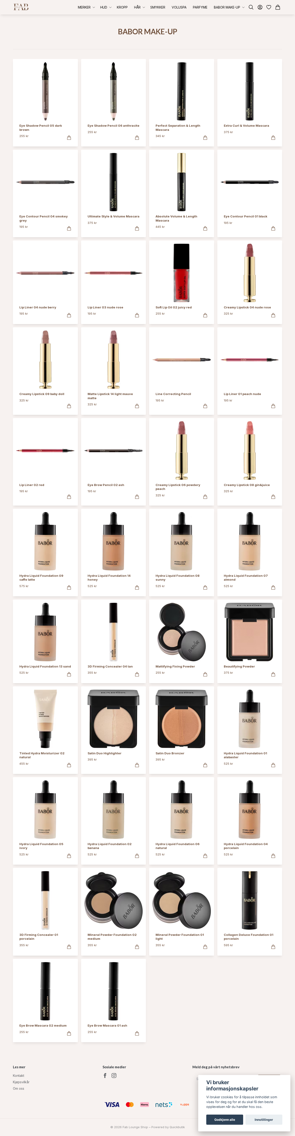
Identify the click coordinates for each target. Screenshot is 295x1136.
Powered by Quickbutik (168, 1127)
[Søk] (251, 7)
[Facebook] (105, 1075)
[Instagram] (114, 1075)
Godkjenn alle (224, 1119)
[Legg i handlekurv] (69, 137)
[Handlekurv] (277, 7)
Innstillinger (264, 1119)
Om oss (18, 1088)
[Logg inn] (260, 7)
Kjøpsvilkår (21, 1082)
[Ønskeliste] (268, 7)
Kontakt (18, 1075)
